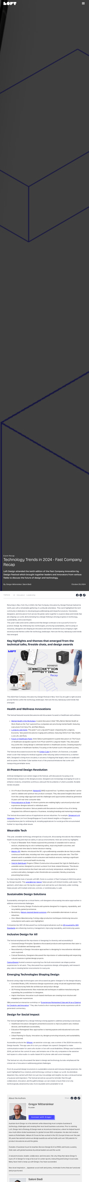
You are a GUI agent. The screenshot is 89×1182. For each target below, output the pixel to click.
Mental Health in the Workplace (23, 721)
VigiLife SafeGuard (18, 863)
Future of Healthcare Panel (21, 739)
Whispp (30, 1042)
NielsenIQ (37, 791)
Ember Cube (44, 752)
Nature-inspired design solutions (33, 912)
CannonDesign (13, 962)
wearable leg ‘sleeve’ (34, 882)
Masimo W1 (15, 851)
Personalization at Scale (20, 802)
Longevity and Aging (19, 730)
